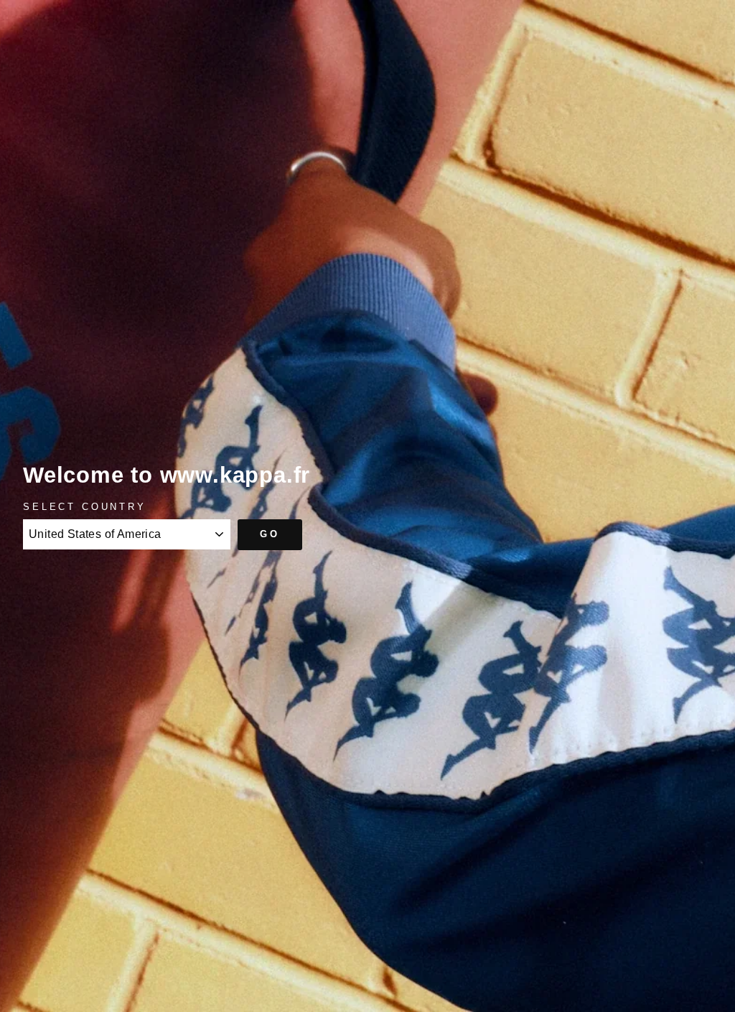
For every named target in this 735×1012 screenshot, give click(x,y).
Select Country (84, 506)
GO (270, 534)
